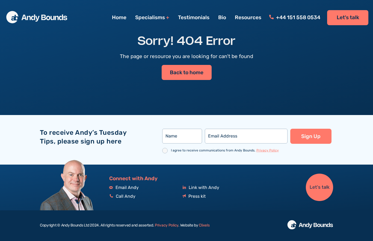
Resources (248, 17)
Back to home (186, 72)
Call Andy (125, 196)
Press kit (196, 196)
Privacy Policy (267, 150)
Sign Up (311, 136)
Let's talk (348, 17)
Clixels (204, 225)
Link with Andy (203, 187)
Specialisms (150, 18)
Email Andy (126, 187)
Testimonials (193, 17)
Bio (222, 17)
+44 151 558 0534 (297, 17)
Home (119, 17)
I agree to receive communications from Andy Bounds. (225, 150)
